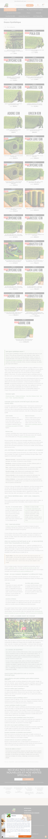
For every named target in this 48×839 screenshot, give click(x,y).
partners (12, 818)
